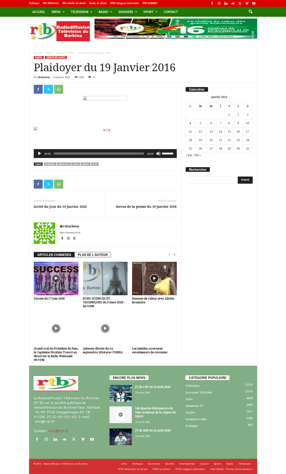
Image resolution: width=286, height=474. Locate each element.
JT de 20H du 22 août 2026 (152, 430)
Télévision (79, 12)
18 (190, 140)
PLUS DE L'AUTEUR (93, 254)
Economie (154, 463)
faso (75, 164)
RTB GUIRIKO (150, 3)
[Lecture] (39, 153)
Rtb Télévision (51, 3)
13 (211, 131)
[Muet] (158, 153)
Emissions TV (194, 405)
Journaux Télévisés (198, 392)
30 (238, 148)
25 (190, 148)
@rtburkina (44, 77)
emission (64, 164)
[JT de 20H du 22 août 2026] (120, 436)
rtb (95, 164)
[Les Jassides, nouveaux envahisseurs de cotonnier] (154, 328)
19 (200, 140)
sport (148, 12)
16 (238, 131)
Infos (56, 12)
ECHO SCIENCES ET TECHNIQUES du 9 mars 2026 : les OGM (104, 302)
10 (247, 123)
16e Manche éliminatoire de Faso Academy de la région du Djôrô (155, 412)
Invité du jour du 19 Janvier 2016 (60, 207)
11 (190, 131)
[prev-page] (169, 254)
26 (200, 148)
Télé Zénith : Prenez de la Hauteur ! (231, 469)
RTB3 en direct (161, 469)
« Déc (189, 155)
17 (247, 131)
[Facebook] (212, 3)
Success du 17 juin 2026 (49, 298)
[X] (240, 3)
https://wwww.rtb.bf (70, 232)
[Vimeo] (247, 3)
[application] (105, 153)
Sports (217, 463)
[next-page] (174, 254)
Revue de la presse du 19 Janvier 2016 (146, 207)
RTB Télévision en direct (132, 469)
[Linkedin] (226, 3)
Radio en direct (98, 3)
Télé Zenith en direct (74, 3)
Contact (171, 12)
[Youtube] (254, 3)
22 (229, 140)
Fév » (197, 155)
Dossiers (125, 12)
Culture (204, 463)
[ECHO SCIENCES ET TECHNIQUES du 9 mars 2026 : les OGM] (105, 278)
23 (238, 140)
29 (229, 148)
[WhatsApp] (58, 89)
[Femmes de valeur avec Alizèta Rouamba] (154, 278)
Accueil (38, 12)
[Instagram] (219, 3)
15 (229, 131)
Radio (103, 12)
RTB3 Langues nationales (124, 3)
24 (247, 140)
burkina (50, 164)
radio (85, 164)
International (187, 463)
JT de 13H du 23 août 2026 (152, 387)
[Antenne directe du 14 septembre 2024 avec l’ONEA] (105, 328)
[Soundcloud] (233, 3)
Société (190, 412)
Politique (34, 3)
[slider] (168, 153)
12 (200, 131)
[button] (250, 12)
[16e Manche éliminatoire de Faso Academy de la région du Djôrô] (120, 414)
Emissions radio (65, 53)
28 (220, 148)
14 (220, 131)
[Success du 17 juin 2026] (56, 278)
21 (220, 140)
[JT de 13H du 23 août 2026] (120, 393)
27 (211, 148)
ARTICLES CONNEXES (54, 254)
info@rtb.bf (58, 430)
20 (211, 140)
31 (247, 148)
